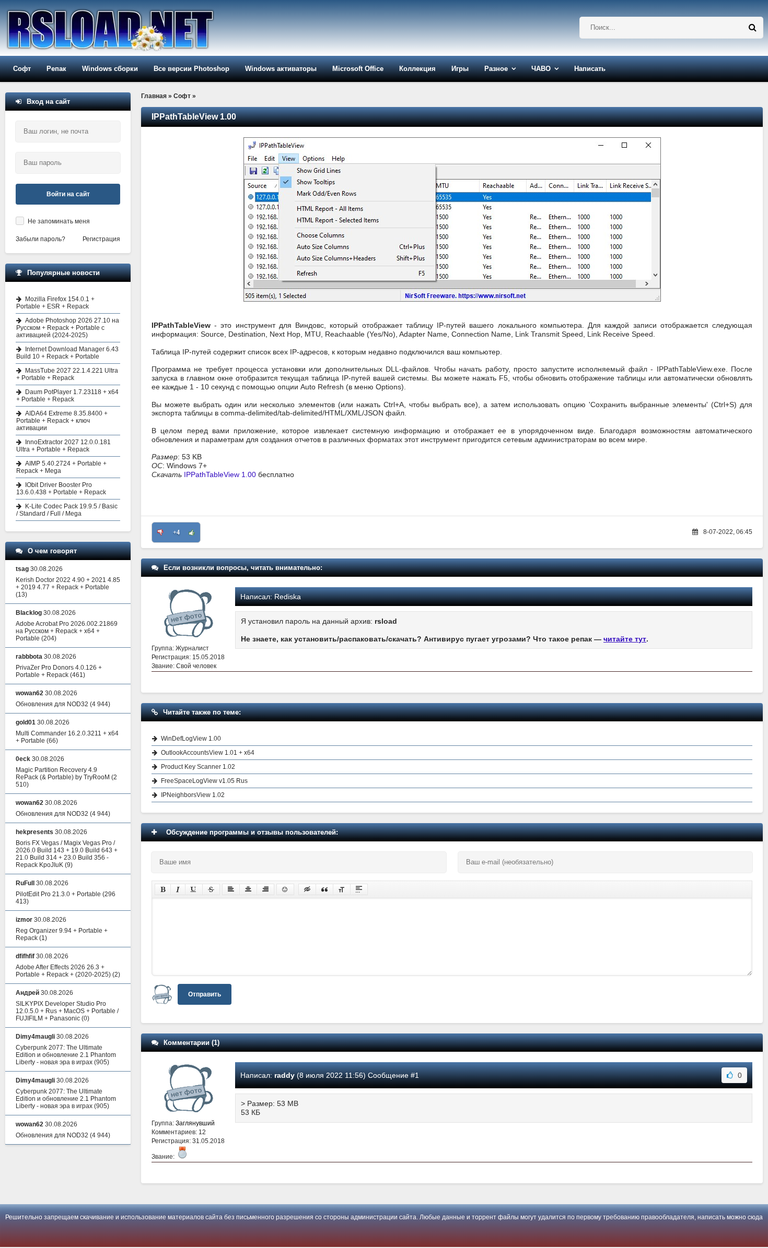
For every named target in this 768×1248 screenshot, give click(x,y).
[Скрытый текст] (307, 889)
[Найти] (752, 27)
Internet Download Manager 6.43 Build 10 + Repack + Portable (67, 353)
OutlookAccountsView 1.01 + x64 (207, 752)
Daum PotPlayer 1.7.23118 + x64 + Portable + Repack (67, 395)
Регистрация (101, 239)
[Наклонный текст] (177, 889)
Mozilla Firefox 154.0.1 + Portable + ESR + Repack (55, 302)
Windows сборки (110, 69)
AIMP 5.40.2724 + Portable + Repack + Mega (61, 467)
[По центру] (248, 889)
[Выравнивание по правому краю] (265, 889)
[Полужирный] (163, 889)
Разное (496, 69)
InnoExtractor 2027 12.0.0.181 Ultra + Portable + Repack (63, 445)
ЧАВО (541, 69)
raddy (284, 1075)
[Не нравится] (160, 532)
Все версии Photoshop (191, 69)
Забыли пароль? (40, 239)
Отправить (204, 994)
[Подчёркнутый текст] (194, 889)
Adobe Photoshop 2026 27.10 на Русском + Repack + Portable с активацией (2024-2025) (67, 328)
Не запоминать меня (59, 221)
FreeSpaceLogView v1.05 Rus (204, 781)
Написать (590, 69)
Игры (460, 69)
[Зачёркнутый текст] (211, 889)
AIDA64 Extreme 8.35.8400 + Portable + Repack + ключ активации (62, 421)
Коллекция (417, 69)
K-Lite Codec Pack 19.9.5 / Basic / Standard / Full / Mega (67, 510)
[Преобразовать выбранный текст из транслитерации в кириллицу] (342, 889)
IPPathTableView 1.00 (220, 474)
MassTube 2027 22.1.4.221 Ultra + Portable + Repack (67, 374)
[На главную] (137, 28)
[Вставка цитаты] (324, 889)
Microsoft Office (357, 69)
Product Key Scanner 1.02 (198, 766)
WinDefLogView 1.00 (191, 738)
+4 (176, 532)
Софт (22, 69)
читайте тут (624, 639)
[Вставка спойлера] (359, 889)
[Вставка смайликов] (285, 889)
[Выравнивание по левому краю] (231, 889)
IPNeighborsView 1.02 (193, 795)
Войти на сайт (68, 194)
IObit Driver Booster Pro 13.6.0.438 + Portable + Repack (61, 488)
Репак (56, 69)
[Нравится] (192, 532)
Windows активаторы (281, 69)
